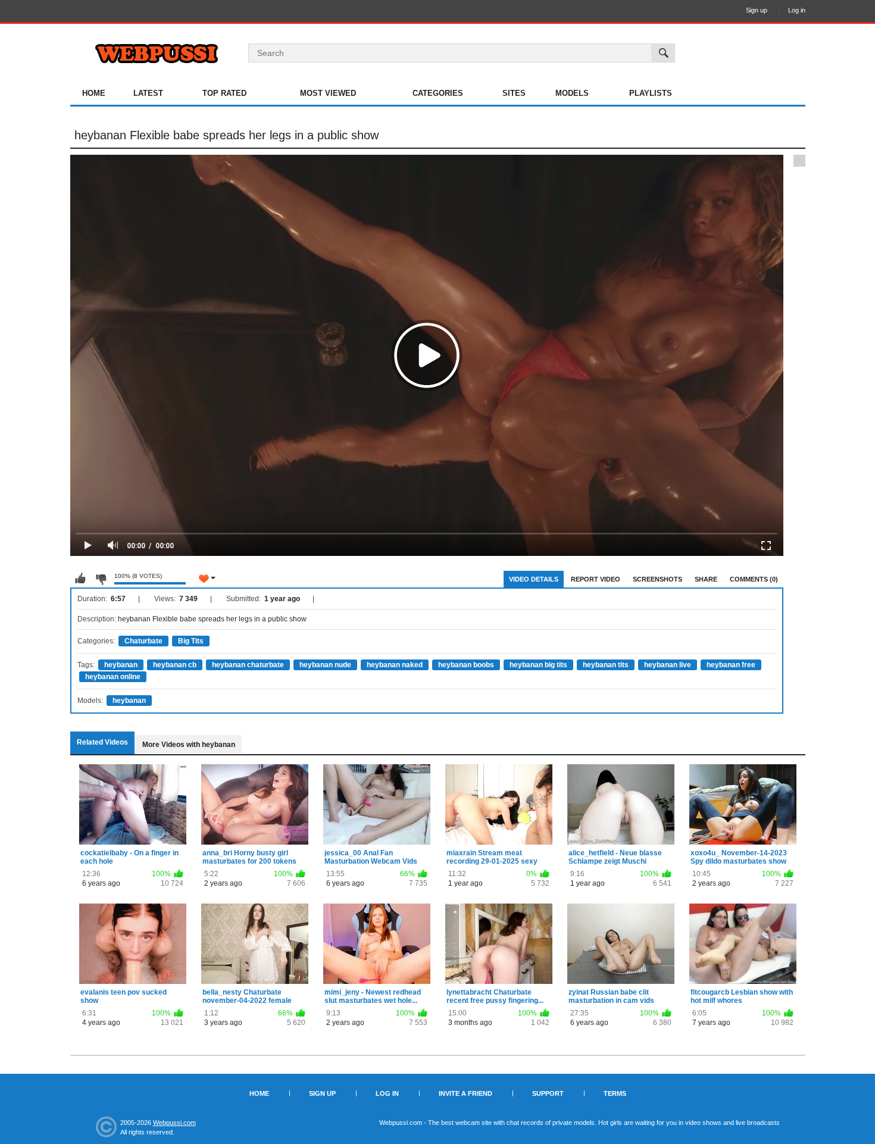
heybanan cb (174, 665)
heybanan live (667, 665)
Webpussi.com (174, 1122)
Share (706, 579)
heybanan (121, 665)
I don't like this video (100, 578)
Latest (148, 93)
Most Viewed (328, 93)
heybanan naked (395, 665)
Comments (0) (754, 579)
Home (93, 93)
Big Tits (191, 641)
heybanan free (731, 665)
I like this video (80, 578)
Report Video (595, 579)
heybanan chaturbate (248, 665)
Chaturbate (143, 641)
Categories (437, 93)
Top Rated (224, 93)
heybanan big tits (538, 665)
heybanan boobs (466, 665)
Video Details (533, 579)
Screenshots (657, 579)
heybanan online (112, 677)
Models (572, 93)
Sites (514, 93)
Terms (615, 1093)
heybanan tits (606, 665)
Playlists (650, 93)
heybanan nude (325, 665)
